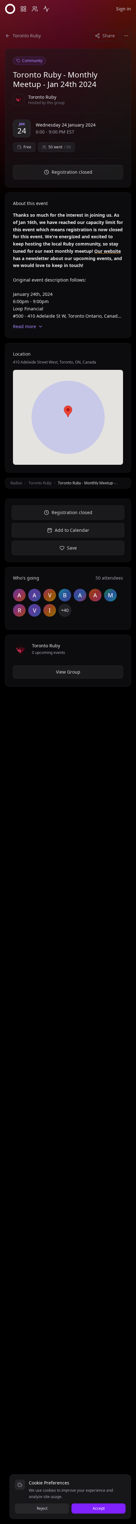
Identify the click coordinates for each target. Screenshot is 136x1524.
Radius (16, 483)
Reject (42, 1508)
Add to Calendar (72, 530)
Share (108, 36)
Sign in (123, 9)
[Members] (35, 9)
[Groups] (23, 9)
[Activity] (46, 9)
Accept (99, 1508)
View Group (68, 672)
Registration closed (72, 172)
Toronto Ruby (40, 483)
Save (72, 548)
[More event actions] (126, 35)
